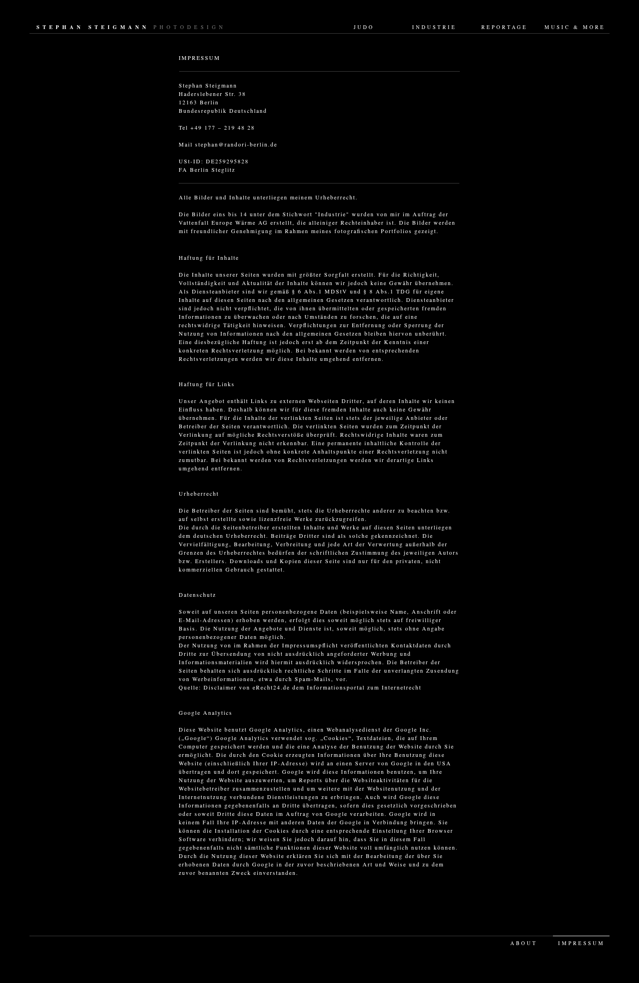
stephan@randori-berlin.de (236, 144)
